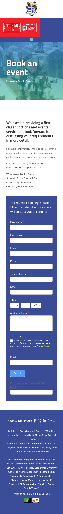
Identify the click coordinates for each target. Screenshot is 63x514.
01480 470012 (19, 163)
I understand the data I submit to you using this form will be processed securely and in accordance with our (30, 343)
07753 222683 (37, 163)
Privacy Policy (43, 346)
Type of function (19, 274)
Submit (17, 373)
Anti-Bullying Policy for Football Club (28, 459)
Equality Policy (14, 467)
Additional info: (19, 313)
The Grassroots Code (27, 471)
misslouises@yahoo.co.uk (27, 167)
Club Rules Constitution (42, 463)
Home (10, 81)
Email (14, 248)
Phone (13, 261)
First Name (17, 222)
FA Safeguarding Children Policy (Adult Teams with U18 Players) (31, 480)
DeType (46, 494)
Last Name (17, 235)
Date (13, 286)
